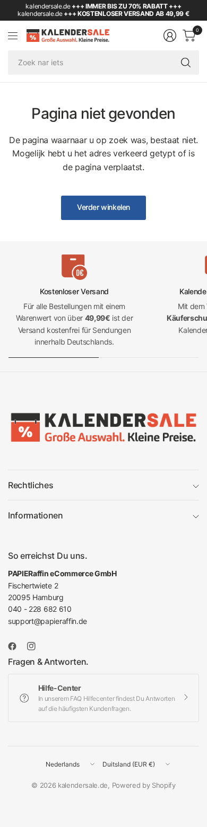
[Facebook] (16, 646)
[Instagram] (35, 646)
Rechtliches (30, 485)
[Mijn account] (169, 35)
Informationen (35, 515)
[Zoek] (185, 62)
